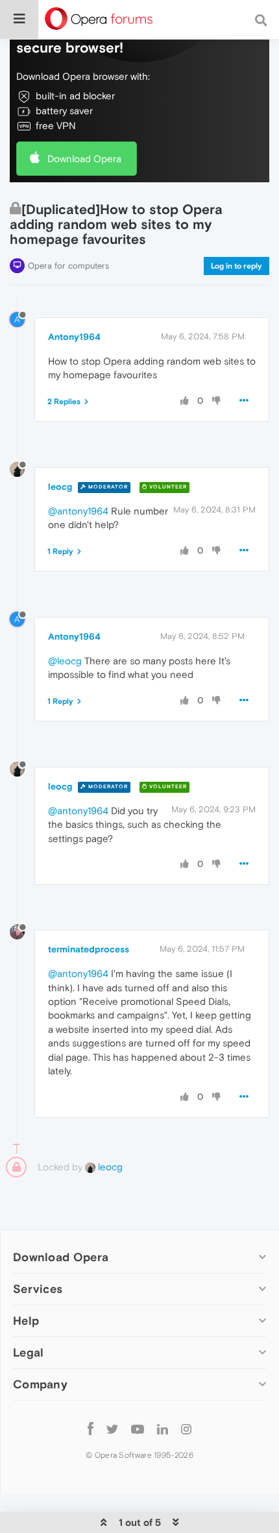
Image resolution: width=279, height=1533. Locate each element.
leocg (60, 486)
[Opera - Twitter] (112, 1428)
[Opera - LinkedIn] (163, 1428)
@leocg (65, 660)
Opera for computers (68, 266)
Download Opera (84, 158)
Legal (28, 1352)
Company (40, 1384)
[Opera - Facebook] (90, 1428)
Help (26, 1320)
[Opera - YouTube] (138, 1428)
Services (37, 1289)
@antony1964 (78, 510)
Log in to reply (236, 266)
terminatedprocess (88, 949)
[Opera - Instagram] (186, 1428)
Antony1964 (74, 337)
